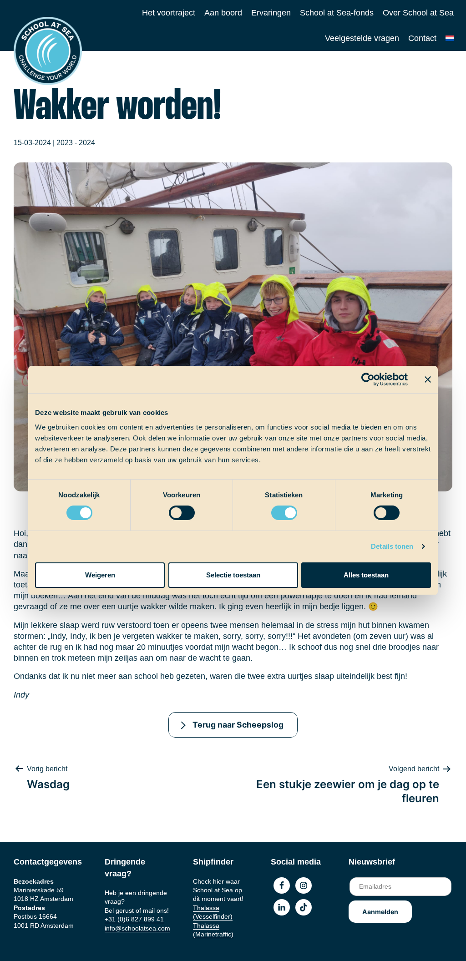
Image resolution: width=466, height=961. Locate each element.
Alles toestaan (366, 575)
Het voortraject (168, 12)
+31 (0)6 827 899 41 (134, 919)
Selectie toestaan (233, 575)
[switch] (173, 510)
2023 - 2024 (75, 143)
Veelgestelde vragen (362, 38)
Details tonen (392, 546)
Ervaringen (271, 12)
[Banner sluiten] (428, 379)
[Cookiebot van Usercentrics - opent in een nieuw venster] (368, 379)
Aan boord (223, 12)
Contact (422, 38)
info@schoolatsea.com (137, 928)
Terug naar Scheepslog (238, 724)
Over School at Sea (418, 12)
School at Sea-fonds (337, 12)
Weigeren (100, 575)
